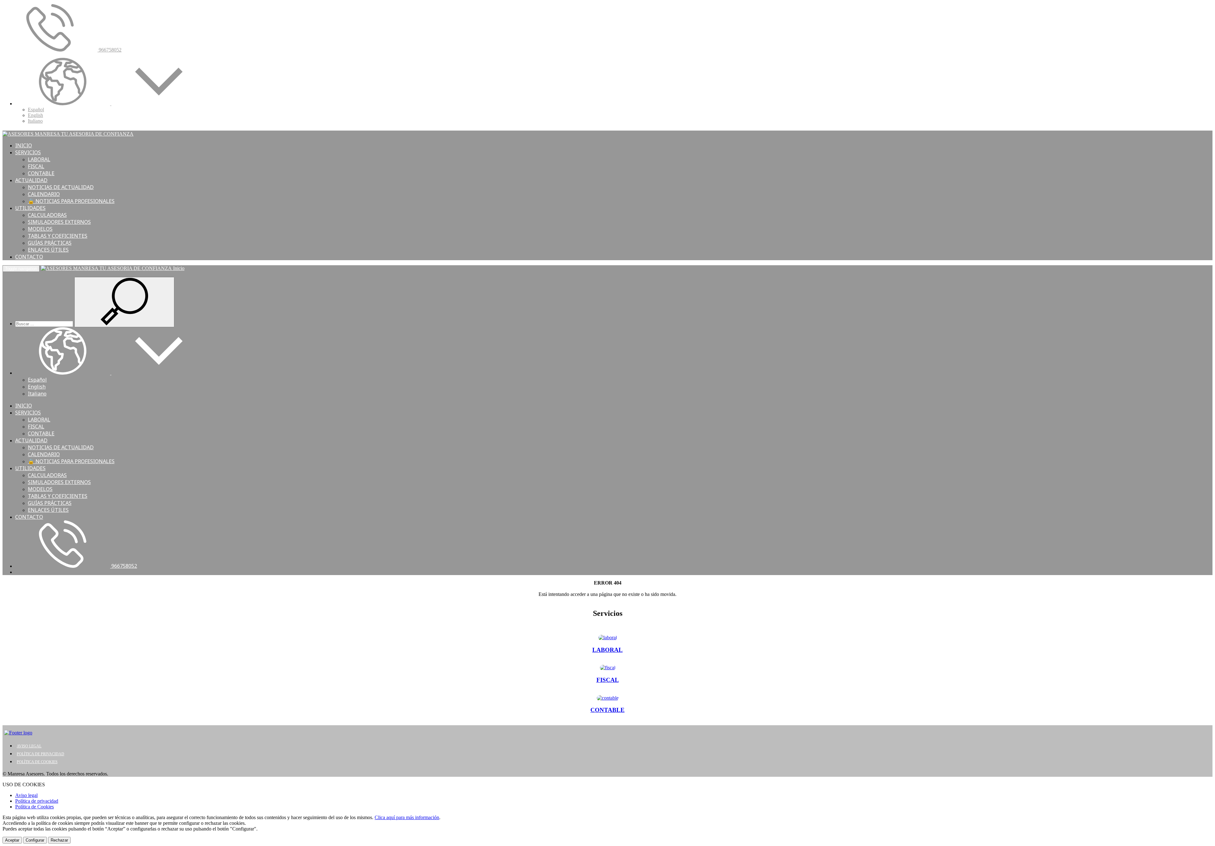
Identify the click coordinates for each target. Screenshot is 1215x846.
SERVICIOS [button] (28, 152)
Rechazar (59, 840)
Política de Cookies (34, 806)
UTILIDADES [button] (30, 208)
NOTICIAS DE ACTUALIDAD (61, 187)
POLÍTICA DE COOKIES (37, 762)
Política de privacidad (36, 801)
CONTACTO (29, 256)
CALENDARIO (44, 194)
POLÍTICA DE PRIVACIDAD (40, 754)
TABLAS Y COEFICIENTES (57, 235)
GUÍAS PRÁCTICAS (50, 242)
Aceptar (12, 840)
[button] (110, 103)
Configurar (35, 840)
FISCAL (36, 166)
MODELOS (40, 228)
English (35, 115)
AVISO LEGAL (29, 746)
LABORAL (39, 159)
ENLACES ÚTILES (48, 249)
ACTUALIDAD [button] (31, 180)
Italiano (35, 121)
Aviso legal (26, 795)
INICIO (23, 145)
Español (36, 109)
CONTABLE (41, 173)
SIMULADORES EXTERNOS (59, 221)
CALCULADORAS (47, 215)
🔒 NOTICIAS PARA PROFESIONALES (71, 201)
